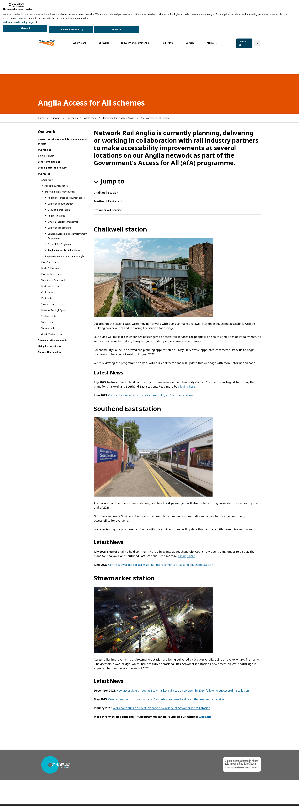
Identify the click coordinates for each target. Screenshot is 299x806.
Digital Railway (46, 155)
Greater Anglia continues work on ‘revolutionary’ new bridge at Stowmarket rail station (166, 699)
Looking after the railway (52, 167)
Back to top (282, 798)
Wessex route (48, 328)
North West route (50, 286)
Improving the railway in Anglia (118, 117)
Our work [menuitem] (103, 42)
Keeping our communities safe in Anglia (65, 256)
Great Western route (51, 334)
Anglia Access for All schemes (65, 250)
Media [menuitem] (210, 42)
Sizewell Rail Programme (60, 244)
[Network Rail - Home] (46, 43)
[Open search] (257, 43)
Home (41, 117)
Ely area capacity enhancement (63, 221)
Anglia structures (56, 215)
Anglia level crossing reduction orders (66, 197)
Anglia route (90, 117)
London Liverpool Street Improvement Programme (67, 236)
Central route (48, 292)
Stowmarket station (108, 210)
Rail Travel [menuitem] (168, 42)
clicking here (186, 386)
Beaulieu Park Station (59, 209)
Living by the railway (49, 346)
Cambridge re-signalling (59, 227)
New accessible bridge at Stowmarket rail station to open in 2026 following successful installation (182, 690)
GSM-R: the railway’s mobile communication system (62, 141)
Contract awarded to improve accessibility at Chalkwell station (150, 395)
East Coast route (50, 262)
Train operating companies (53, 340)
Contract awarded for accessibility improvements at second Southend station (160, 565)
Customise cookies (69, 29)
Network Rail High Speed (53, 310)
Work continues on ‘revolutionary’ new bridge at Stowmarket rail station (161, 708)
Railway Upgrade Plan (50, 352)
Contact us (243, 43)
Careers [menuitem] (190, 42)
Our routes (72, 117)
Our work (55, 117)
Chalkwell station (106, 192)
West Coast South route (53, 280)
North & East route (51, 268)
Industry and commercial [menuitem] (135, 42)
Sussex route (48, 304)
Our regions (44, 149)
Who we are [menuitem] (80, 42)
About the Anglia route (56, 185)
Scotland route (48, 316)
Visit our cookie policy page (18, 22)
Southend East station (109, 201)
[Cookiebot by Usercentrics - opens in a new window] (16, 5)
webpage (205, 717)
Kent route (46, 298)
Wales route (47, 322)
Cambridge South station (60, 203)
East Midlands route (51, 274)
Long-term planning (49, 161)
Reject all (116, 29)
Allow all (25, 28)
